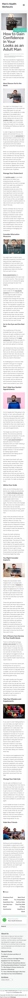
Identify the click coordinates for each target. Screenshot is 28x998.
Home (6, 892)
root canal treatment (15, 440)
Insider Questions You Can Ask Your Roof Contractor (8, 904)
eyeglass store (7, 120)
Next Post (21, 897)
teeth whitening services (15, 493)
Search (3, 926)
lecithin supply (10, 177)
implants (18, 585)
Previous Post (8, 897)
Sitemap (13, 997)
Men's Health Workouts (9, 5)
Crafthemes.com (17, 992)
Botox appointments (9, 275)
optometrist (19, 136)
